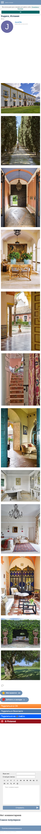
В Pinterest (10, 721)
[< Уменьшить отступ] (27, 780)
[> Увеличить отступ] (30, 780)
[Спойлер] (11, 783)
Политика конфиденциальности (12, 828)
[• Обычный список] (20, 780)
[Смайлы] (17, 783)
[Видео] (37, 780)
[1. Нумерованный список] (24, 780)
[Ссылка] (7, 783)
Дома (2, 19)
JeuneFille (18, 22)
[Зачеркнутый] (17, 780)
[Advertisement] (20, 54)
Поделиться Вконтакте (12, 711)
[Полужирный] (11, 780)
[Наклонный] (14, 780)
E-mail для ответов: (9, 777)
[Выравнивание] (14, 783)
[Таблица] (4, 783)
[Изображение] (33, 780)
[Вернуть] (7, 780)
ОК (20, 12)
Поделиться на (13, 716)
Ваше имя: (6, 773)
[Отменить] (4, 780)
